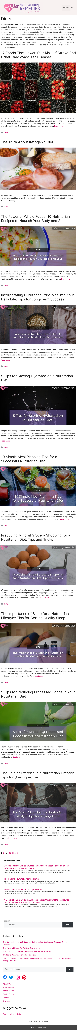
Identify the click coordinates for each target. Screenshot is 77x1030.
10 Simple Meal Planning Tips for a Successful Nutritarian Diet (29, 459)
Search (67, 925)
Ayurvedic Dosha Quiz (12, 1014)
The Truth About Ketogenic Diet (27, 142)
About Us (7, 984)
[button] (72, 8)
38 (10, 853)
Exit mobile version (38, 1027)
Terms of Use (8, 991)
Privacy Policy (8, 987)
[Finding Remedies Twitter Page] (11, 977)
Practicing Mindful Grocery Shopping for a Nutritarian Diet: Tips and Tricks (35, 537)
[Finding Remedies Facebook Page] (5, 977)
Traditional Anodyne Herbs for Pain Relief (19, 955)
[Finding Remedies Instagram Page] (17, 977)
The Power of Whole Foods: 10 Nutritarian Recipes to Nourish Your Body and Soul (35, 218)
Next (15, 853)
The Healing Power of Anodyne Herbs (21, 879)
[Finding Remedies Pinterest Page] (24, 977)
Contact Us (7, 998)
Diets (6, 132)
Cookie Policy (8, 994)
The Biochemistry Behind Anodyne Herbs (23, 889)
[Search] (69, 969)
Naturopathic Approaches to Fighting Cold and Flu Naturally (27, 951)
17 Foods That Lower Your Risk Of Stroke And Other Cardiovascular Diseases (38, 55)
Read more (58, 126)
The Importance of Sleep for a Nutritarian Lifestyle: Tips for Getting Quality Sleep (35, 616)
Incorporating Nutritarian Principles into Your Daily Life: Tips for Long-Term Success (37, 297)
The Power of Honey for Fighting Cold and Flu (21, 948)
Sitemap (6, 1001)
